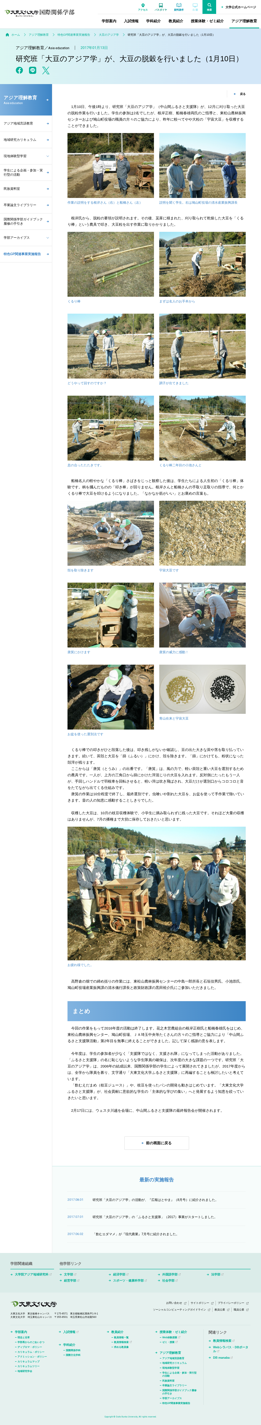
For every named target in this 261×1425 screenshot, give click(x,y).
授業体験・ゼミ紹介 (173, 1332)
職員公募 (239, 1309)
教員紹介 (117, 1332)
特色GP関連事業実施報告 (74, 34)
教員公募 (220, 1309)
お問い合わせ (174, 1302)
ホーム (15, 34)
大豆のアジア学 (109, 34)
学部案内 (21, 1332)
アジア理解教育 (39, 34)
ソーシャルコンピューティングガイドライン (179, 1309)
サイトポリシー (200, 1302)
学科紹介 (69, 1344)
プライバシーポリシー (231, 1302)
